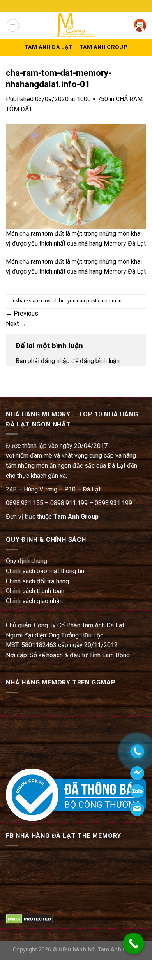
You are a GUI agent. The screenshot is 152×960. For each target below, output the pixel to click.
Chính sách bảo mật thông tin (45, 571)
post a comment (104, 301)
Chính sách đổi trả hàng (37, 581)
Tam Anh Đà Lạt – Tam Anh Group (76, 47)
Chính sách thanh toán (35, 591)
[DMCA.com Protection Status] (29, 918)
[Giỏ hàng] (140, 25)
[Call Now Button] (133, 943)
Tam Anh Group (76, 516)
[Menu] (13, 25)
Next (16, 323)
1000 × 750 (92, 99)
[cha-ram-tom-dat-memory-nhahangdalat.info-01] (76, 175)
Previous (22, 313)
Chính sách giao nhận (34, 601)
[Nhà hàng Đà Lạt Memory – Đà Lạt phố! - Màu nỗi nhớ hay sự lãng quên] (76, 25)
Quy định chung (26, 561)
